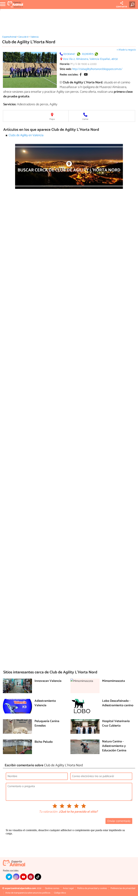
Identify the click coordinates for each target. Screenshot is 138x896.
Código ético (60, 893)
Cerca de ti (23, 37)
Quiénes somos (52, 888)
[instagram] (16, 877)
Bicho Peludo (43, 742)
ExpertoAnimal (9, 37)
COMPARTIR (121, 6)
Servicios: (9, 104)
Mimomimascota (113, 681)
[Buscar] (133, 4)
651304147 (69, 54)
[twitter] (9, 877)
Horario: (65, 64)
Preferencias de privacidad (123, 888)
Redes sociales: (69, 75)
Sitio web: (66, 69)
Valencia (34, 37)
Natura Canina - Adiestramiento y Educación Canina (114, 746)
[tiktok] (38, 877)
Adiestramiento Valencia (45, 703)
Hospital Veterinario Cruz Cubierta (116, 723)
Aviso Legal (68, 888)
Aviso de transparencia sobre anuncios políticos (27, 893)
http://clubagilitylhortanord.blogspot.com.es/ (97, 69)
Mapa (52, 119)
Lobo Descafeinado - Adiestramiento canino (117, 703)
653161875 (88, 54)
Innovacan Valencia (47, 681)
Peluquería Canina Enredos (46, 723)
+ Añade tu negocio (126, 50)
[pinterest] (30, 877)
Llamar (85, 119)
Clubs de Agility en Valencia (26, 135)
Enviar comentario (118, 821)
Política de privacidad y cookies (92, 888)
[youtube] (23, 877)
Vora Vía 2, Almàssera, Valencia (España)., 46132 (90, 59)
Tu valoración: (48, 812)
